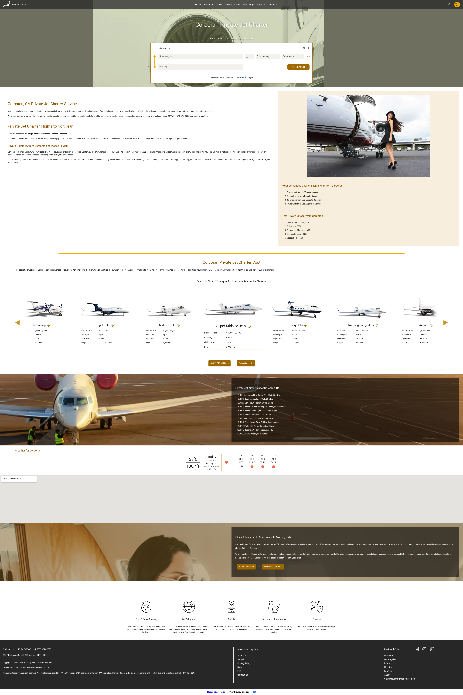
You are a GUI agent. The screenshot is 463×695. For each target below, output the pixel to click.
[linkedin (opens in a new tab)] (432, 649)
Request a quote (246, 363)
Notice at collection (216, 692)
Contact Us (273, 4)
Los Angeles (390, 659)
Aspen (387, 675)
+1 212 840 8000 (246, 566)
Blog (239, 667)
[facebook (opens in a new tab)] (417, 649)
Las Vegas (389, 671)
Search (300, 66)
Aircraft (228, 4)
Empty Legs (248, 4)
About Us (261, 4)
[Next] (439, 323)
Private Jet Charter (213, 4)
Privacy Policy (244, 663)
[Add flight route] (308, 56)
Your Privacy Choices (239, 692)
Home (198, 4)
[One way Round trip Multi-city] (162, 48)
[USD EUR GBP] (305, 48)
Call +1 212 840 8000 (219, 363)
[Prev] (24, 323)
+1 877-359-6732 (42, 649)
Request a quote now (273, 566)
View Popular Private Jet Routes (399, 678)
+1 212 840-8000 (22, 649)
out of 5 (227, 78)
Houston (388, 667)
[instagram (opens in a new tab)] (424, 649)
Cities (237, 4)
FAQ (239, 671)
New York (388, 655)
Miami (387, 663)
